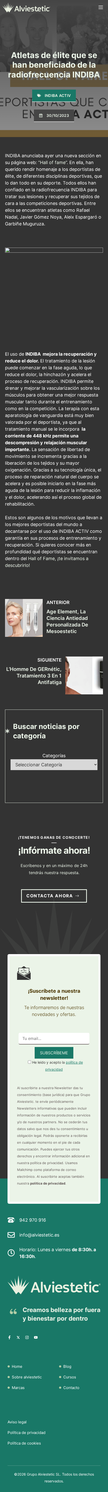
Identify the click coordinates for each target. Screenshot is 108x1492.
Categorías (54, 755)
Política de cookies (24, 1443)
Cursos (69, 1377)
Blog (67, 1366)
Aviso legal (17, 1422)
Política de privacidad (26, 1432)
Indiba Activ (58, 95)
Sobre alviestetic (27, 1377)
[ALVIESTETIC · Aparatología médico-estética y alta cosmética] (26, 7)
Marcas (18, 1387)
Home (17, 1366)
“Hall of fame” (52, 162)
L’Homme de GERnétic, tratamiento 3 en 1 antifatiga (34, 675)
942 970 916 (32, 1220)
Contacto (71, 1387)
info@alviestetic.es (39, 1235)
